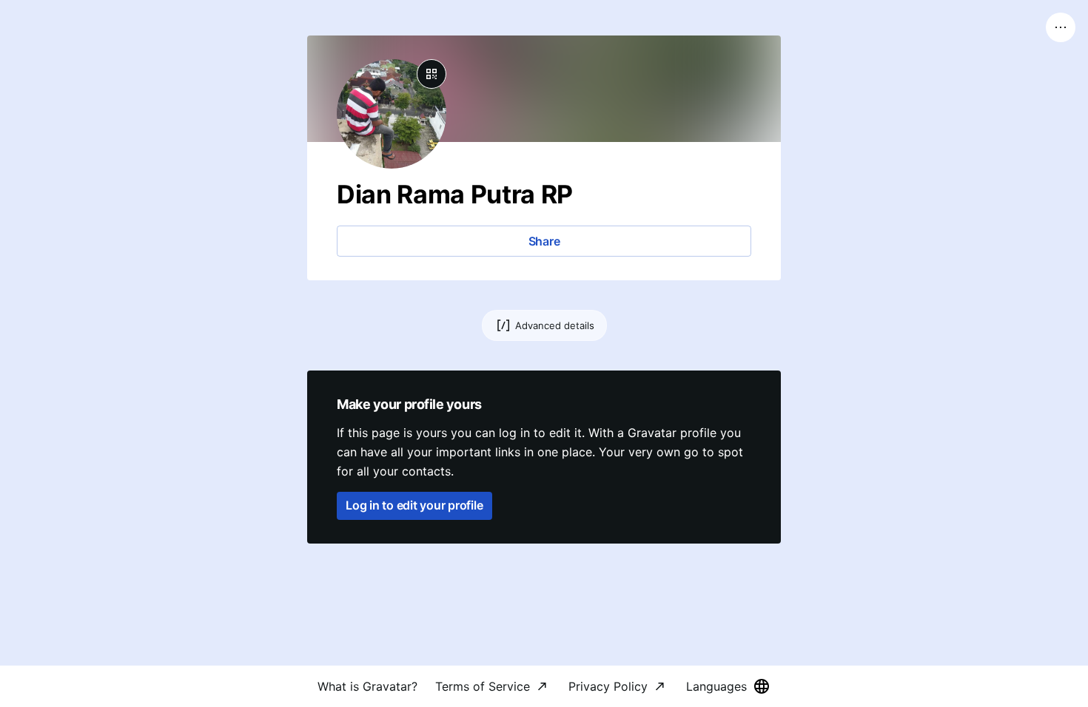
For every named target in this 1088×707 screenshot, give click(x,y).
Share (544, 241)
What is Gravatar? (367, 686)
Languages (716, 686)
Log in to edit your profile (414, 505)
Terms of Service (482, 686)
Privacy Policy (608, 686)
